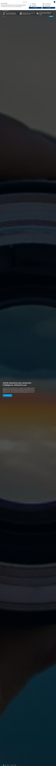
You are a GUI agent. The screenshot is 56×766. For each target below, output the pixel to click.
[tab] (3, 765)
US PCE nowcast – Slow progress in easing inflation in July (29, 14)
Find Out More (7, 395)
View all (50, 16)
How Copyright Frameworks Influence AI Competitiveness (11, 14)
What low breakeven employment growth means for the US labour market (45, 13)
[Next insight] (4, 16)
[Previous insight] (3, 16)
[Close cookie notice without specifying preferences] (54, 2)
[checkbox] (30, 4)
